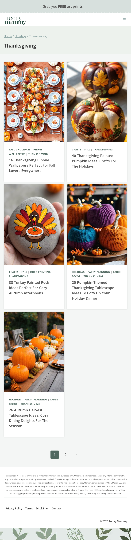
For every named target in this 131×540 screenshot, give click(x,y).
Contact (56, 508)
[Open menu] (124, 19)
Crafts (76, 149)
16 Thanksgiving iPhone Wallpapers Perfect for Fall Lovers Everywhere (32, 165)
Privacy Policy (13, 508)
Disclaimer (42, 508)
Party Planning (99, 272)
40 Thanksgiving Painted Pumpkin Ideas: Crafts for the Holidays (94, 161)
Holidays (24, 149)
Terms (29, 508)
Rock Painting (40, 272)
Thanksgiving (38, 154)
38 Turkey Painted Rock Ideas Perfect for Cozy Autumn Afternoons (29, 287)
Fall (12, 149)
